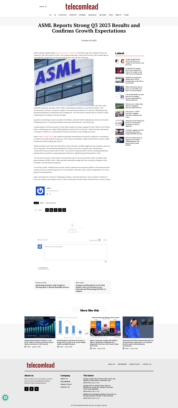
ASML (42, 203)
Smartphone (87, 382)
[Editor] (40, 190)
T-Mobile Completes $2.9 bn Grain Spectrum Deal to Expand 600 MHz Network (135, 132)
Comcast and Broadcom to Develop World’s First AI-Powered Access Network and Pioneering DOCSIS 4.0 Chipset (91, 288)
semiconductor (51, 203)
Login (105, 240)
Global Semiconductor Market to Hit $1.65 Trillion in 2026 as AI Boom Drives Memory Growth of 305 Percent (38, 342)
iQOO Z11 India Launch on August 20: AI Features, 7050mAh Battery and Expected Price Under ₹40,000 (134, 141)
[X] (50, 193)
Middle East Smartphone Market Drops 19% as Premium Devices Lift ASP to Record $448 (134, 80)
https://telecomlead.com (53, 190)
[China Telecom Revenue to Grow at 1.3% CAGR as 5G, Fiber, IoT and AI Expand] (119, 89)
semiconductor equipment (67, 53)
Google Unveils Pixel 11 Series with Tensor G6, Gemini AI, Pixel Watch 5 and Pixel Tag (135, 62)
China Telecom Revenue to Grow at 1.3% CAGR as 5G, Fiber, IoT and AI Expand (134, 88)
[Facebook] (47, 193)
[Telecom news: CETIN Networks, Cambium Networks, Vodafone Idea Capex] (119, 114)
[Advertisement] (130, 160)
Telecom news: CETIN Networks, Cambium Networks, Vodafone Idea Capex (134, 114)
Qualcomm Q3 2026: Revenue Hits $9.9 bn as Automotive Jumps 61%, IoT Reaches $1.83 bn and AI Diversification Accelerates (138, 343)
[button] (43, 6)
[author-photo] (25, 347)
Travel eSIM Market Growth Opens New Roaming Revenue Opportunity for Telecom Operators (135, 97)
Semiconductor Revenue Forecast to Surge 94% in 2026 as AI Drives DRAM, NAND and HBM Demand (71, 342)
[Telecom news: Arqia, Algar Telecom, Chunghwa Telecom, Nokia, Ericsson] (119, 106)
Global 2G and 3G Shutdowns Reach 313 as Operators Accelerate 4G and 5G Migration (135, 123)
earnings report (47, 136)
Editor (49, 188)
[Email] (64, 210)
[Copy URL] (47, 210)
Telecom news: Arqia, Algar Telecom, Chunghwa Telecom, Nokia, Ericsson (134, 105)
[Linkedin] (51, 210)
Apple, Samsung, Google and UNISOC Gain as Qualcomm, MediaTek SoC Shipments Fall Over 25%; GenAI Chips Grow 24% (104, 343)
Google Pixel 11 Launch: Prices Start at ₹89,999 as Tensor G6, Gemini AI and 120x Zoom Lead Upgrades (134, 71)
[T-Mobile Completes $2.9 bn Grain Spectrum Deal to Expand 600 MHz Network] (119, 132)
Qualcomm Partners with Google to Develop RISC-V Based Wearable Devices (52, 286)
